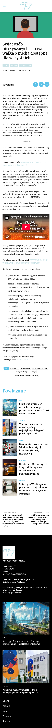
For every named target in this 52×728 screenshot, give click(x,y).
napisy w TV (14, 368)
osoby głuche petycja (39, 368)
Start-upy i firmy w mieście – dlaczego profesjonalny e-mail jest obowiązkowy (21, 642)
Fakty (6, 65)
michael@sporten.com (12, 592)
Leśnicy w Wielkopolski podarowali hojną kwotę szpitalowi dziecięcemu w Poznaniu (34, 489)
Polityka (14, 65)
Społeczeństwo (25, 65)
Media (21, 440)
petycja (33, 372)
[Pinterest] (46, 84)
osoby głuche (25, 368)
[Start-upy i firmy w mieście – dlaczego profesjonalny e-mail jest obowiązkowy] (10, 407)
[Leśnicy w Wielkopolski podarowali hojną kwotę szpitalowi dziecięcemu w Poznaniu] (10, 487)
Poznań (22, 480)
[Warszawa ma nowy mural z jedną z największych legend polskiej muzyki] (10, 427)
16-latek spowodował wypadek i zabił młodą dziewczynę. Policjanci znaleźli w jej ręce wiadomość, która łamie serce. (13, 520)
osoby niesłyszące (22, 372)
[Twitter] (41, 84)
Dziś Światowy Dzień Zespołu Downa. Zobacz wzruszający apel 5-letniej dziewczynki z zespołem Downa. (38, 519)
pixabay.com (22, 359)
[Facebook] (35, 84)
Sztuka (22, 420)
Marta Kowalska (11, 70)
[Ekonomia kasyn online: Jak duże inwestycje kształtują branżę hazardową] (10, 447)
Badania (22, 460)
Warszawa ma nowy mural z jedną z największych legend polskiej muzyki (20, 691)
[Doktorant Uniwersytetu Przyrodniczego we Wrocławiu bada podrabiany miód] (10, 467)
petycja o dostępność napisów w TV (26, 375)
